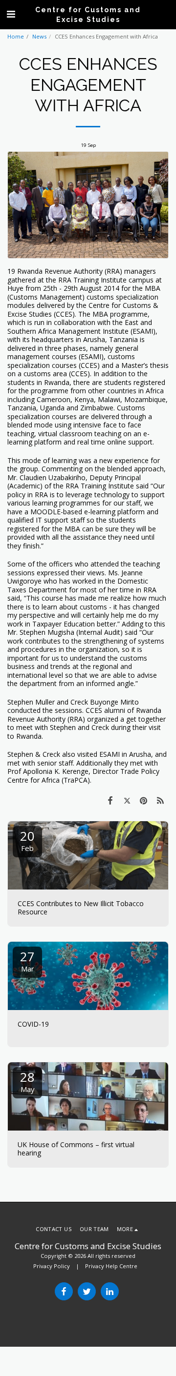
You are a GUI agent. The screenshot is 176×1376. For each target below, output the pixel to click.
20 (27, 840)
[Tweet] (126, 800)
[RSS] (160, 800)
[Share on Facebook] (110, 800)
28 (27, 1081)
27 (27, 960)
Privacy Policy (51, 1266)
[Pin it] (143, 800)
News (39, 36)
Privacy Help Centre (111, 1266)
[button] (10, 14)
